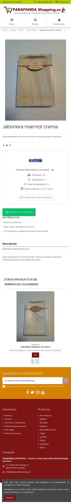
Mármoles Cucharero (37, 169)
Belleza (43, 419)
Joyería (43, 437)
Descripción (9, 243)
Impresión (44, 444)
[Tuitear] (7, 145)
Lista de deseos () (44, 2)
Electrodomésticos (48, 430)
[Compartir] (3, 145)
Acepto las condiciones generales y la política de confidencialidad (35, 386)
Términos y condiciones (14, 422)
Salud (42, 447)
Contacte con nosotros (12, 2)
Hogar (42, 433)
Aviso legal (9, 430)
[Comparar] (35, 341)
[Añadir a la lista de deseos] (32, 341)
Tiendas (8, 419)
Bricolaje (44, 422)
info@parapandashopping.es (18, 472)
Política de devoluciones (15, 426)
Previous (33, 361)
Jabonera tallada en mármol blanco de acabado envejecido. (35, 350)
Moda (42, 440)
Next (37, 361)
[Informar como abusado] (53, 169)
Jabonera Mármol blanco (35, 347)
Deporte (43, 426)
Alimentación (46, 415)
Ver (35, 355)
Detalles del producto (15, 249)
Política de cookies (12, 433)
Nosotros (8, 415)
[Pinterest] (10, 145)
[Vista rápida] (39, 341)
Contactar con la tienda (37, 197)
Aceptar (9, 497)
